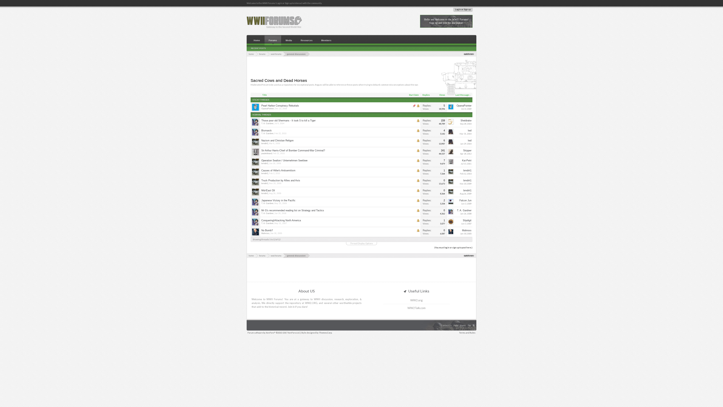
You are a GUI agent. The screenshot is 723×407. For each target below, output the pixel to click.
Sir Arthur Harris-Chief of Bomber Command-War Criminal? (293, 150)
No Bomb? (267, 230)
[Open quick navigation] (469, 54)
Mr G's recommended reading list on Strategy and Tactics (292, 210)
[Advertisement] (361, 66)
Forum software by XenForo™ (274, 332)
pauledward (266, 153)
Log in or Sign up (463, 9)
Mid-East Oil (268, 190)
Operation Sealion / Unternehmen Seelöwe (284, 160)
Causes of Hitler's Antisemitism (278, 170)
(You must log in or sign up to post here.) (453, 247)
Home (257, 40)
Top (469, 325)
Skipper (467, 150)
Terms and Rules (467, 332)
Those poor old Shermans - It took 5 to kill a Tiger (288, 120)
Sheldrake (466, 120)
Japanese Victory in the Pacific (278, 200)
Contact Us (446, 325)
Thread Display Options (361, 243)
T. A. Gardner (267, 123)
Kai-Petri (466, 160)
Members (326, 40)
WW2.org (416, 300)
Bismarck (266, 130)
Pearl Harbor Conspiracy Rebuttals (280, 105)
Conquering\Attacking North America (281, 220)
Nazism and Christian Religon (277, 140)
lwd (469, 130)
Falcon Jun (465, 200)
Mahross (265, 233)
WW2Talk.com (416, 308)
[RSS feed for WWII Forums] (474, 321)
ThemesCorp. (325, 332)
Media (289, 40)
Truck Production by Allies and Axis (280, 180)
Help (456, 325)
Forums (273, 40)
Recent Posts (258, 48)
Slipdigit (467, 220)
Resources (307, 40)
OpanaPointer (267, 108)
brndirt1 (264, 143)
